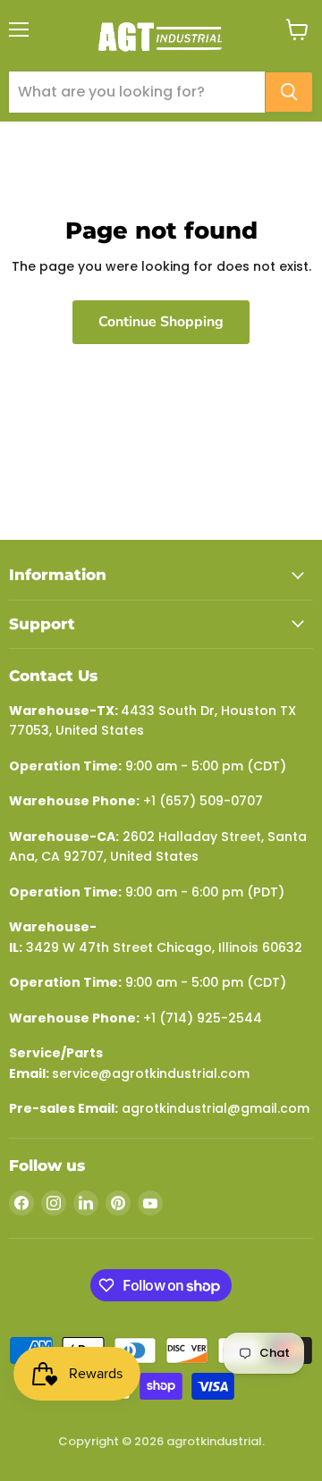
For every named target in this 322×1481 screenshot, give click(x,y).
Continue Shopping (161, 322)
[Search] (289, 92)
